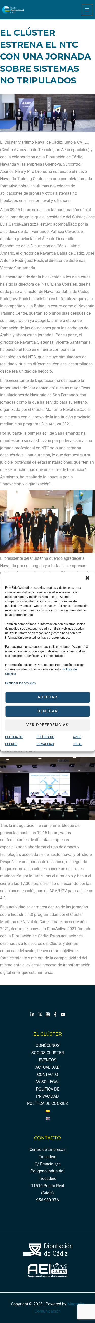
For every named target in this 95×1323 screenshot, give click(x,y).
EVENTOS (47, 1060)
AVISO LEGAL (47, 1082)
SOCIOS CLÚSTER (47, 1053)
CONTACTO (47, 1074)
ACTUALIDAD (47, 1067)
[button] (87, 577)
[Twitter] (40, 1014)
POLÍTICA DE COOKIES (47, 1103)
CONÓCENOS (48, 1045)
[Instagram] (47, 1014)
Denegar (47, 711)
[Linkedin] (32, 1014)
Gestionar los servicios (20, 683)
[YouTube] (63, 1014)
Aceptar (47, 697)
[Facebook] (55, 1014)
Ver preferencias (47, 725)
